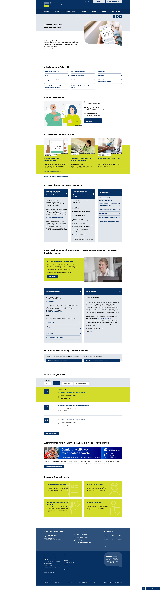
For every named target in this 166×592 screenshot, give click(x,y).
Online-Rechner (103, 213)
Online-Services (116, 11)
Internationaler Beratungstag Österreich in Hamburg (73, 405)
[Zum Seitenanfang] (162, 588)
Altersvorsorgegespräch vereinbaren (108, 217)
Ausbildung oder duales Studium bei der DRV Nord (81, 86)
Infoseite (112, 562)
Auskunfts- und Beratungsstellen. (54, 217)
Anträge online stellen (104, 200)
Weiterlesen (47, 49)
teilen (106, 546)
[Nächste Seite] (120, 16)
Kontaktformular (75, 80)
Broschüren (101, 75)
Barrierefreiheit (69, 582)
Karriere (66, 567)
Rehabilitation (101, 71)
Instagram (106, 539)
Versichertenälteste (48, 570)
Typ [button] (47, 383)
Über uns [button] (104, 11)
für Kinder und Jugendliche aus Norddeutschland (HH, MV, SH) (54, 86)
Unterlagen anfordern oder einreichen (109, 203)
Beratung (79, 540)
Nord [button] (56, 383)
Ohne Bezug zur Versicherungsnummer (96, 360)
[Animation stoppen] (117, 16)
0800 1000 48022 (50, 301)
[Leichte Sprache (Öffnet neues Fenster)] (88, 1)
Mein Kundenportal (114, 1)
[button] (153, 588)
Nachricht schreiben (82, 537)
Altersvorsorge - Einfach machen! (53, 71)
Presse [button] (84, 11)
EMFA (94, 582)
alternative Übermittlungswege (54, 311)
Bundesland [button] (67, 383)
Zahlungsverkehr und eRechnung (53, 80)
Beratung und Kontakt (69, 562)
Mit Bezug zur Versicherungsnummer (57, 360)
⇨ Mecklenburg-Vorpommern (81, 211)
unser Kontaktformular (103, 318)
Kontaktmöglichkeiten (105, 205)
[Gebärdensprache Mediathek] (85, 1)
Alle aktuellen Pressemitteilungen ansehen (55, 176)
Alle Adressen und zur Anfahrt (55, 337)
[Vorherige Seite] (114, 16)
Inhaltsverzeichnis (83, 582)
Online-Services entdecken (90, 120)
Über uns (66, 569)
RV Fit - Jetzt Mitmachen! (78, 71)
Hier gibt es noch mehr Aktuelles (52, 171)
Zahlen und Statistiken (49, 572)
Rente (46, 75)
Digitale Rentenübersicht (77, 75)
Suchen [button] (98, 1)
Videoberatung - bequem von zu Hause (109, 221)
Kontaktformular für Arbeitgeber (107, 209)
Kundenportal (49, 333)
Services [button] (57, 11)
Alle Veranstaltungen (51, 433)
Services (66, 560)
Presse (65, 564)
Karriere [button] (94, 11)
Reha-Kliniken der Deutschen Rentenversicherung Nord (105, 80)
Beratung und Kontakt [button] (71, 11)
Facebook (120, 539)
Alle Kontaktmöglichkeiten (84, 542)
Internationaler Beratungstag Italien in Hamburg (72, 392)
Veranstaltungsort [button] (81, 383)
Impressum (46, 582)
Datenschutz (58, 582)
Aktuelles (46, 11)
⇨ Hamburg (75, 207)
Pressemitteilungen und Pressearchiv (52, 567)
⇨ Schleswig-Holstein (78, 215)
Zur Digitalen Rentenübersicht (54, 466)
